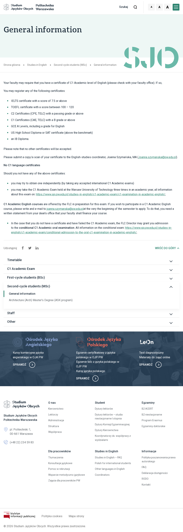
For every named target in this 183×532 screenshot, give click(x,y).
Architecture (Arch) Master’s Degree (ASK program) (41, 300)
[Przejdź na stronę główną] (21, 404)
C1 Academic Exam (21, 269)
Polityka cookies (51, 516)
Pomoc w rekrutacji (59, 468)
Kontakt (146, 484)
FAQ (144, 467)
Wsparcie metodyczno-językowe (66, 474)
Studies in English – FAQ (108, 457)
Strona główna (12, 64)
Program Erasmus (152, 420)
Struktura (53, 426)
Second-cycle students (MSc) (70, 64)
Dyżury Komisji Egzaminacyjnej (112, 424)
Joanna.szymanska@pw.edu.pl (157, 157)
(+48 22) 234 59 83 (22, 442)
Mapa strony (76, 516)
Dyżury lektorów (104, 408)
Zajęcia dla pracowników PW (64, 480)
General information (22, 293)
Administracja (56, 420)
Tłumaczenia (55, 457)
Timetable (14, 260)
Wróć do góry (165, 248)
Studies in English (37, 64)
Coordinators (102, 474)
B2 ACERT (147, 408)
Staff (11, 313)
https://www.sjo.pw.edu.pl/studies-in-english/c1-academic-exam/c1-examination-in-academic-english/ (100, 194)
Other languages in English (110, 468)
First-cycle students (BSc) (26, 277)
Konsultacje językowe (60, 463)
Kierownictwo (55, 408)
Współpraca (55, 431)
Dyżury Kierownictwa (106, 430)
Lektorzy (53, 414)
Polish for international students (113, 463)
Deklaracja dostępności (155, 473)
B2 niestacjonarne (152, 414)
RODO (145, 478)
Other (11, 321)
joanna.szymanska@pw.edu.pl (65, 209)
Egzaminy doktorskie (153, 426)
